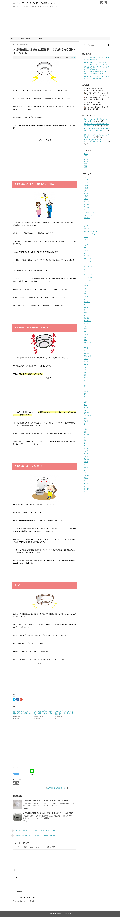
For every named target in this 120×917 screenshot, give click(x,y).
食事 (85, 481)
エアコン (87, 218)
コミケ (86, 239)
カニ (85, 220)
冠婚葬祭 (87, 318)
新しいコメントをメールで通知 (25, 897)
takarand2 (72, 788)
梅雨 (85, 402)
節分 (85, 437)
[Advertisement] (60, 23)
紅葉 (85, 445)
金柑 (85, 470)
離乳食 (86, 478)
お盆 (85, 191)
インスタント (88, 215)
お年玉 (86, 185)
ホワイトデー (88, 277)
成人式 (86, 364)
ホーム (13, 38)
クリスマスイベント (90, 231)
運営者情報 (39, 38)
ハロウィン (87, 264)
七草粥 (86, 294)
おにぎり (87, 180)
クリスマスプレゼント (91, 234)
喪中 (85, 340)
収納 (85, 337)
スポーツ (87, 247)
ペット (86, 272)
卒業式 (86, 334)
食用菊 (86, 483)
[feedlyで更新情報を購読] (101, 2)
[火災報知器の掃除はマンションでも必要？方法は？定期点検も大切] (17, 804)
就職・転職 (87, 356)
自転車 (86, 456)
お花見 (86, 196)
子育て (86, 348)
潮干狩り (87, 413)
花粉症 (86, 462)
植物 (85, 405)
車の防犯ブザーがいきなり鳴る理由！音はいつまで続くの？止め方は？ (64, 713)
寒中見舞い (87, 353)
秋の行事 (87, 435)
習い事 (86, 453)
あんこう (87, 177)
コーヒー (87, 242)
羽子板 (86, 451)
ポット (86, 283)
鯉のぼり (87, 489)
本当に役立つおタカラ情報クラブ (34, 2)
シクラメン (87, 245)
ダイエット (87, 258)
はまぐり (87, 201)
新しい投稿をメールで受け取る (25, 901)
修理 (85, 310)
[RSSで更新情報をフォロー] (105, 2)
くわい (86, 199)
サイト (15, 884)
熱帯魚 (86, 418)
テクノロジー (88, 261)
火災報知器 (71, 57)
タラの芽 (87, 256)
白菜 (85, 429)
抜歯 (85, 372)
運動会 (86, 467)
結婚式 (86, 448)
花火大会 (87, 459)
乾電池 (86, 296)
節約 (85, 440)
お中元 (86, 182)
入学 (85, 315)
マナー (86, 285)
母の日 (86, 407)
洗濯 (85, 410)
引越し (86, 359)
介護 (85, 299)
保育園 (86, 307)
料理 (85, 380)
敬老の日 (87, 378)
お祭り (86, 193)
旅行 (85, 386)
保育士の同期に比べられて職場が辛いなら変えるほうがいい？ (37, 830)
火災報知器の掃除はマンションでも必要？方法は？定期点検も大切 (22, 713)
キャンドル (87, 228)
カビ (85, 223)
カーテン (87, 226)
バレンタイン (88, 266)
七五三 (86, 288)
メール (15, 877)
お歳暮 (86, 188)
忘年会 (86, 361)
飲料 (85, 486)
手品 (85, 367)
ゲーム (86, 237)
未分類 (86, 391)
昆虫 (85, 388)
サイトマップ (30, 38)
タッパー (87, 253)
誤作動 (63, 788)
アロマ (86, 210)
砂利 (85, 432)
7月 (86, 156)
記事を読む (26, 808)
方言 (85, 383)
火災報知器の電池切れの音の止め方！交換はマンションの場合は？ (43, 713)
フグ (85, 269)
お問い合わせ (20, 38)
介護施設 (87, 302)
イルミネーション (90, 212)
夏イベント (87, 342)
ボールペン (87, 280)
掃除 (85, 375)
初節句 (86, 323)
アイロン (87, 207)
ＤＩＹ (86, 491)
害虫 (85, 350)
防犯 (85, 472)
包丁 (85, 329)
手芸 (85, 369)
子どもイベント (89, 345)
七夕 (85, 291)
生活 (85, 426)
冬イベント (87, 321)
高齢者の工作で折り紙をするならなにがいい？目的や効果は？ (37, 835)
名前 (15, 870)
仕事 (85, 304)
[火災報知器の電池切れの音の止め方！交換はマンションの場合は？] (17, 817)
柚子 (85, 394)
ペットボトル (88, 275)
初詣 (85, 326)
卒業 (85, 331)
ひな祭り (87, 204)
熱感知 (58, 788)
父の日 (86, 421)
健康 (85, 313)
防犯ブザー (87, 475)
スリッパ (87, 250)
